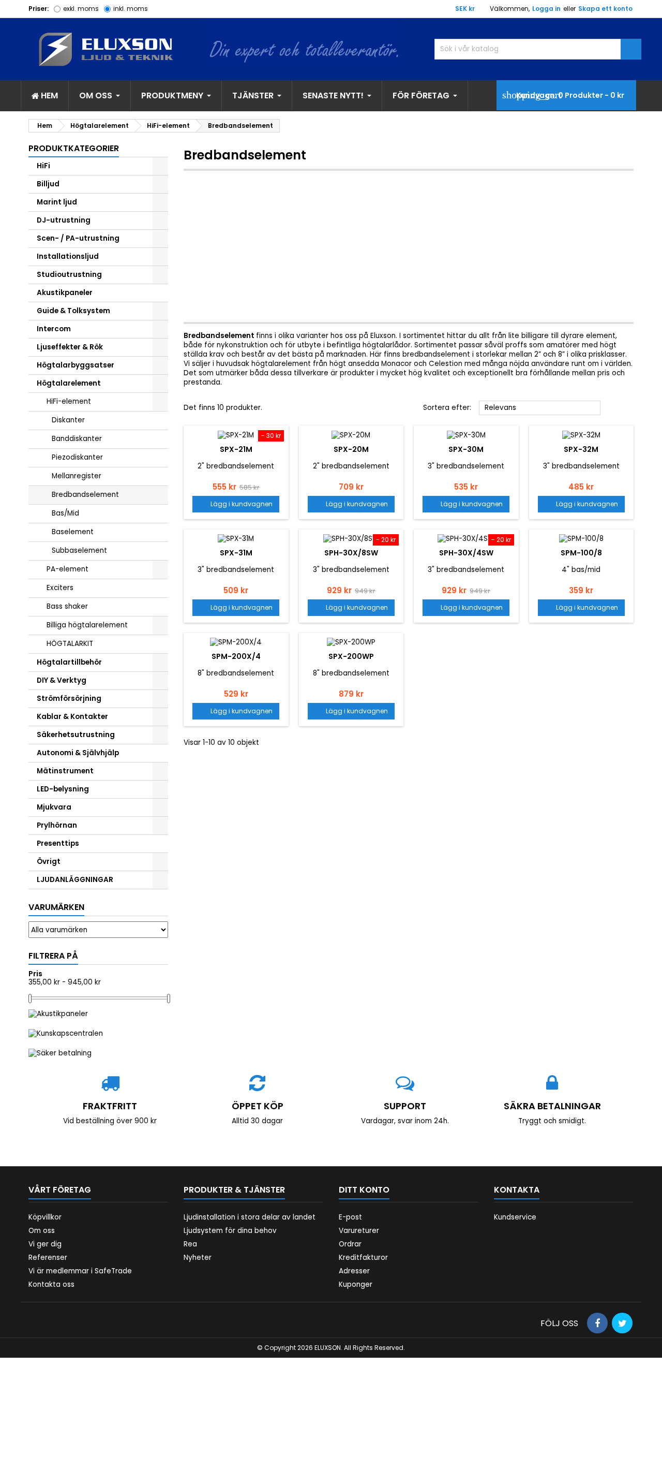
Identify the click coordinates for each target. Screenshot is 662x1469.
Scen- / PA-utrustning (78, 238)
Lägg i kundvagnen (236, 504)
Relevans (540, 408)
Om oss (41, 1231)
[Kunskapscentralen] (65, 1033)
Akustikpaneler (65, 293)
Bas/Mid (65, 513)
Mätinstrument (65, 771)
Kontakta (516, 1190)
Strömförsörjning (69, 698)
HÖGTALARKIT (70, 644)
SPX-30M (466, 449)
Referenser (47, 1257)
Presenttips (58, 843)
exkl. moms (81, 8)
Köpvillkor (45, 1217)
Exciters (60, 588)
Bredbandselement (85, 495)
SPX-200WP (351, 656)
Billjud (48, 184)
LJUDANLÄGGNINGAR (75, 880)
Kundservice (515, 1217)
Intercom (54, 329)
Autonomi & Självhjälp (78, 753)
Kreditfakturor (363, 1257)
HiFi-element (69, 401)
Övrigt (49, 861)
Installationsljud (68, 256)
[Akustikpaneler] (58, 1013)
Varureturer (359, 1231)
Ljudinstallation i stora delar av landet (249, 1217)
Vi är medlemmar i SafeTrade (80, 1271)
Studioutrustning (69, 275)
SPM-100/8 (581, 553)
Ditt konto (364, 1190)
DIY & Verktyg (61, 680)
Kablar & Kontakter (72, 717)
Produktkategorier (73, 148)
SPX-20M (351, 449)
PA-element (67, 569)
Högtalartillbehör (69, 662)
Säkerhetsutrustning (76, 735)
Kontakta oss (51, 1284)
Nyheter (198, 1257)
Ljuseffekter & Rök (70, 347)
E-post (350, 1217)
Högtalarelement (69, 383)
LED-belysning (63, 789)
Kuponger (355, 1284)
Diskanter (68, 420)
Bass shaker (67, 606)
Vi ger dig (45, 1244)
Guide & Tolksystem (73, 311)
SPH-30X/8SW (351, 553)
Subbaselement (79, 550)
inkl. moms (130, 8)
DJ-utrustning (64, 220)
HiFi (43, 166)
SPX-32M (581, 449)
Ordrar (350, 1244)
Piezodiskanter (77, 457)
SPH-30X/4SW (466, 553)
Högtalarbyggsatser (75, 365)
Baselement (73, 532)
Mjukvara (54, 807)
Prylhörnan (57, 825)
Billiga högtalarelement (87, 625)
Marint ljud (57, 202)
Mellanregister (76, 476)
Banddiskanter (77, 439)
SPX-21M (236, 449)
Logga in (546, 8)
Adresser (354, 1271)
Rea (190, 1244)
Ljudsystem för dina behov (230, 1231)
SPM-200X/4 (236, 656)
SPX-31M (236, 553)
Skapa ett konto (605, 8)
